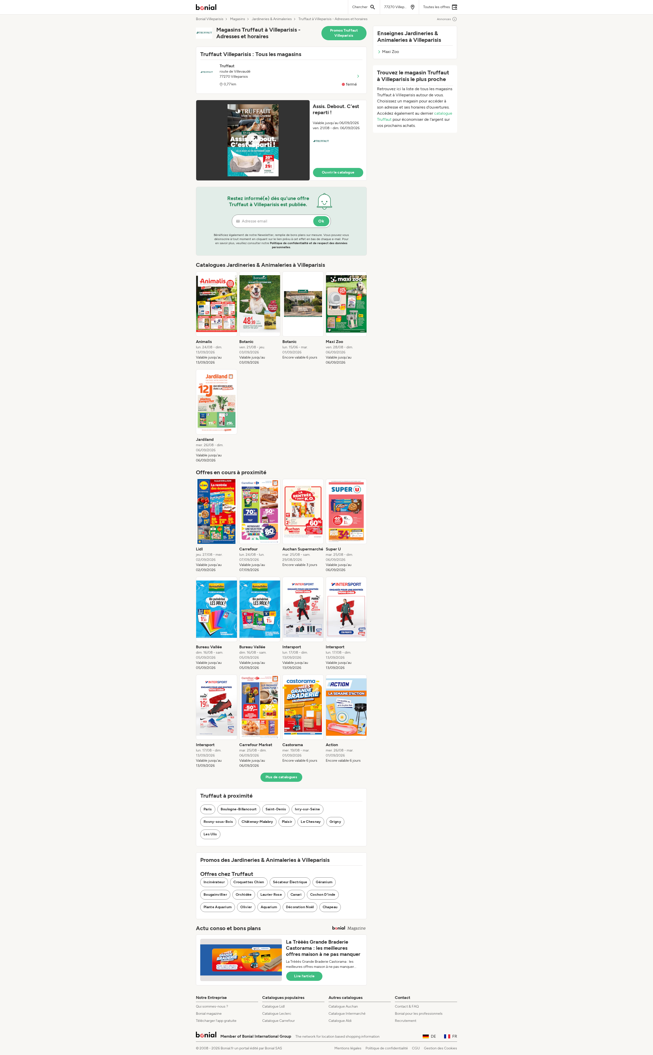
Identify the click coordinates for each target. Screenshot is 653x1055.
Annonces (444, 19)
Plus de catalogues (281, 777)
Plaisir (287, 822)
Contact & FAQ (407, 1006)
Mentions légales (347, 1048)
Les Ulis (210, 834)
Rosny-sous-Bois (218, 822)
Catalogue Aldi (340, 1021)
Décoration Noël (300, 907)
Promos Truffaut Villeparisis (344, 33)
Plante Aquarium (218, 907)
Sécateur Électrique (290, 882)
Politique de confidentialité (387, 1048)
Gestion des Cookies (440, 1048)
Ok (321, 221)
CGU (416, 1048)
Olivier (246, 907)
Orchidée (244, 894)
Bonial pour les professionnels (419, 1013)
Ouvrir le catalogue (338, 172)
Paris (208, 809)
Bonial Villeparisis (209, 19)
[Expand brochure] (253, 140)
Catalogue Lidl (273, 1006)
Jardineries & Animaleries (272, 19)
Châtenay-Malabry (257, 822)
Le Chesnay (311, 822)
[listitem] (216, 318)
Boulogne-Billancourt (239, 809)
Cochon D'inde (322, 894)
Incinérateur (214, 882)
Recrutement (405, 1021)
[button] (281, 140)
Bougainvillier (215, 894)
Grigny (335, 822)
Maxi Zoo (390, 51)
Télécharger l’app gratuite (216, 1021)
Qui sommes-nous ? (212, 1006)
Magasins (237, 19)
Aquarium (269, 907)
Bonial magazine (209, 1013)
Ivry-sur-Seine (307, 809)
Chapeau (330, 907)
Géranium (324, 882)
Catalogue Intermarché (347, 1013)
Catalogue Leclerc (276, 1013)
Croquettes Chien (248, 882)
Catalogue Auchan (343, 1006)
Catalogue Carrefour (278, 1021)
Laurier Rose (271, 894)
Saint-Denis (276, 809)
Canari (296, 894)
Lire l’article (304, 976)
